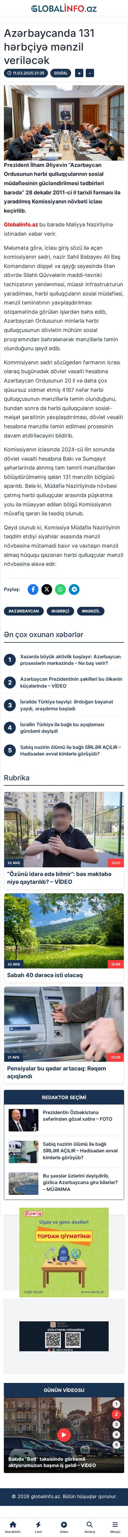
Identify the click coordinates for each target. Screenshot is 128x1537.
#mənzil (91, 611)
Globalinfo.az (21, 224)
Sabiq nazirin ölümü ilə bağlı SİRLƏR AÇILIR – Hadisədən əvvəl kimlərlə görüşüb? (80, 1150)
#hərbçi (60, 611)
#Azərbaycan (24, 611)
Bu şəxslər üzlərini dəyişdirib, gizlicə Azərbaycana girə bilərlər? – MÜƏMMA (80, 1182)
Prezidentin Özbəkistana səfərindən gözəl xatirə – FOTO (77, 1115)
